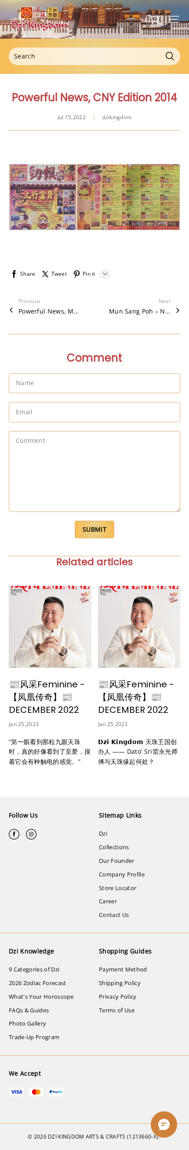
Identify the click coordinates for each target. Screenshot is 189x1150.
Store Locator (117, 888)
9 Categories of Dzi (34, 969)
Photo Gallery (27, 1023)
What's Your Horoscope (41, 996)
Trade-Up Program (34, 1037)
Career (108, 901)
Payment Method (123, 969)
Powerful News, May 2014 (49, 311)
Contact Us (114, 915)
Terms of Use (116, 1010)
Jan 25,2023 (24, 724)
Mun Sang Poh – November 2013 (140, 311)
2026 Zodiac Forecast (37, 983)
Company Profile (122, 874)
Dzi (103, 833)
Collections (114, 847)
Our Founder (116, 861)
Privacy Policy (118, 996)
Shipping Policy (120, 983)
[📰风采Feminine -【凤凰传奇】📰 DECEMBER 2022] (50, 627)
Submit (94, 529)
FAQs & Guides (29, 1010)
